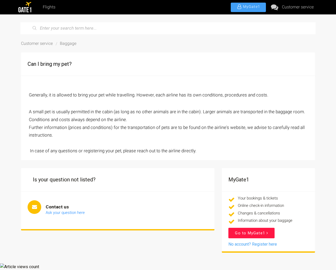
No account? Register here (252, 244)
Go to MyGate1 (250, 233)
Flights (49, 6)
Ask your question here (65, 212)
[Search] (35, 28)
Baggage (68, 43)
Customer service (298, 6)
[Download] (158, 66)
